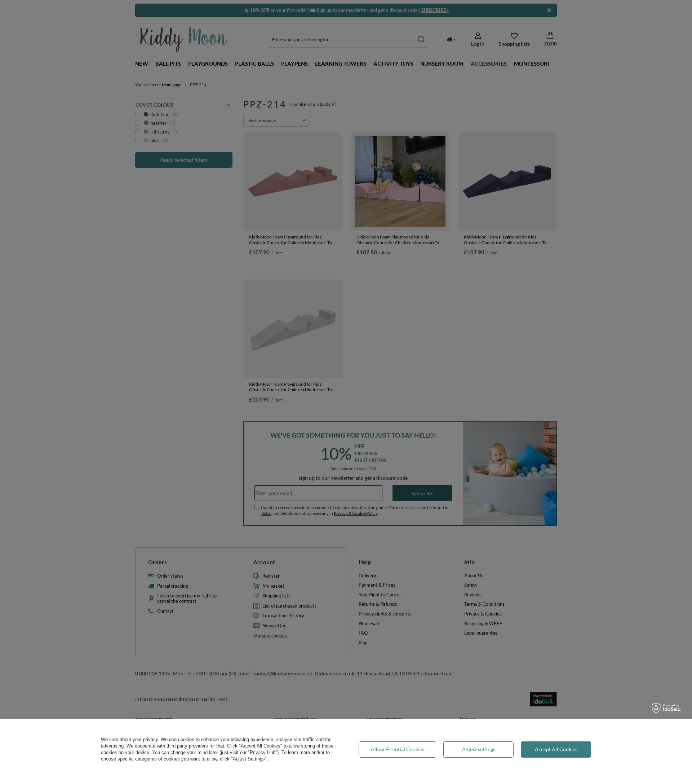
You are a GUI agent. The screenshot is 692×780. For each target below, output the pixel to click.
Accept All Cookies (556, 749)
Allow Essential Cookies (397, 749)
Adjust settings (478, 749)
